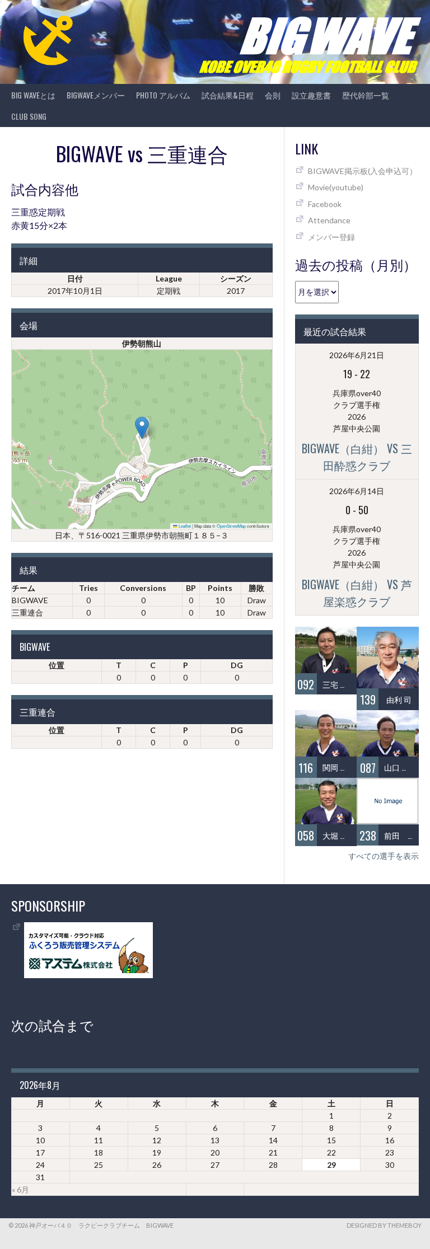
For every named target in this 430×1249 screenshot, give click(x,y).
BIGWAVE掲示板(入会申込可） (362, 171)
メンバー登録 (331, 237)
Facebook (325, 204)
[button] (142, 427)
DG (237, 665)
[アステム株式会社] (88, 975)
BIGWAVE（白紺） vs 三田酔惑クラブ (357, 456)
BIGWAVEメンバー (96, 95)
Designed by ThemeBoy (384, 1225)
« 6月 (20, 1189)
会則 (273, 95)
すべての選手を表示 (383, 856)
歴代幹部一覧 (365, 95)
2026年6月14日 (356, 491)
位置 (56, 665)
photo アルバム (163, 95)
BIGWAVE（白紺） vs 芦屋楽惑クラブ (357, 592)
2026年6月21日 (356, 355)
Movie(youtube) (335, 187)
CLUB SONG (28, 116)
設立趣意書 (311, 95)
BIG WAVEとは (33, 95)
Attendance (329, 220)
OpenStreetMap (231, 526)
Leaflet (184, 526)
